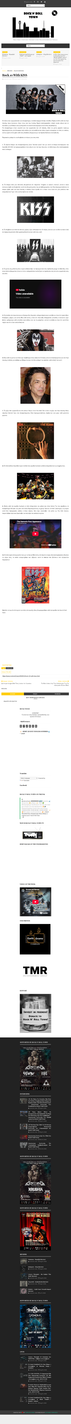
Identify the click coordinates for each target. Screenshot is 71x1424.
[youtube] (45, 1)
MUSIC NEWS (23, 52)
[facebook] (34, 1)
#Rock (40, 814)
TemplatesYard (30, 1412)
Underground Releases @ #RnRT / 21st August (26, 55)
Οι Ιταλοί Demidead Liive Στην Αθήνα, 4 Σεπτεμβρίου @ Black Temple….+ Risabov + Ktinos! (39, 1399)
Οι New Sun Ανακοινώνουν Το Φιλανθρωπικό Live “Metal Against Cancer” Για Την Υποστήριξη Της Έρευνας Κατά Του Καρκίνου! (60, 58)
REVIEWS (5, 52)
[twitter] (41, 1)
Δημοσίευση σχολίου (10, 701)
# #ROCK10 (9, 668)
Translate (26, 780)
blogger (12, 694)
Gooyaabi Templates (51, 1412)
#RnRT (47, 812)
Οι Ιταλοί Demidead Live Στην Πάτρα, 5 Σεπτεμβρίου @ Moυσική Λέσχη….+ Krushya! (39, 1366)
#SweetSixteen (35, 814)
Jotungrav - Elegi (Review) (43, 54)
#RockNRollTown (26, 814)
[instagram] (38, 1)
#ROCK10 (9, 70)
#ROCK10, (24, 79)
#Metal (44, 814)
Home (4, 70)
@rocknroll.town (26, 801)
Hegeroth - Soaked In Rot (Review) (38, 1282)
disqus (35, 694)
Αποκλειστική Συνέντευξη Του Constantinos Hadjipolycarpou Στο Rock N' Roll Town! (39, 1145)
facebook (57, 694)
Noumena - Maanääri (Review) (8, 55)
